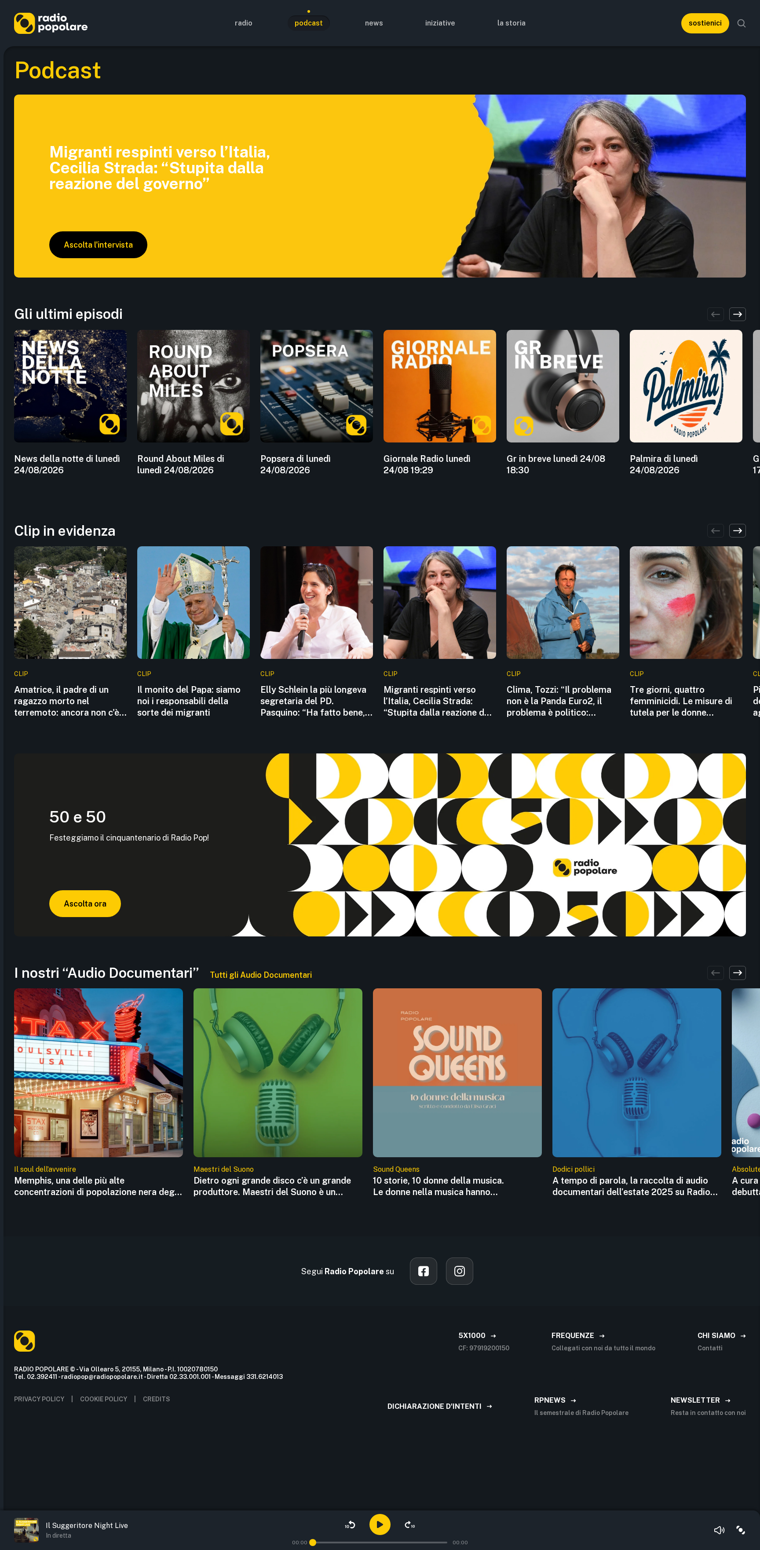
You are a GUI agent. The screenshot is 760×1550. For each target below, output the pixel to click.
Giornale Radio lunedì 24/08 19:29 (427, 464)
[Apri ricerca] (741, 23)
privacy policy (39, 1399)
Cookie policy (103, 1399)
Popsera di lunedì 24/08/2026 (295, 464)
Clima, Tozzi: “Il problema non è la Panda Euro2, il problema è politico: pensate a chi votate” (559, 701)
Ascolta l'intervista (98, 244)
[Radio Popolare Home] (51, 23)
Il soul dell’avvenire (45, 1169)
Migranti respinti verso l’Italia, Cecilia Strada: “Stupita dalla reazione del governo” (438, 701)
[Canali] (740, 1530)
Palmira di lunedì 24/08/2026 (664, 464)
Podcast (309, 23)
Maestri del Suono (224, 1169)
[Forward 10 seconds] (410, 1524)
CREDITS (156, 1399)
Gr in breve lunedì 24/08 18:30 (556, 464)
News (374, 23)
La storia (511, 23)
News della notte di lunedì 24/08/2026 (67, 464)
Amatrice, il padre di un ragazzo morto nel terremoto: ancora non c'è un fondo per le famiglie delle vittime (66, 701)
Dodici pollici (573, 1169)
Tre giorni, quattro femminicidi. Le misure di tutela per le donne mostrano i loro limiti (681, 701)
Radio (243, 23)
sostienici (705, 23)
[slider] (312, 1542)
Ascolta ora (85, 903)
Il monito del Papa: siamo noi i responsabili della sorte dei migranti (189, 701)
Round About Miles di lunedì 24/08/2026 (180, 464)
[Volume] (719, 1530)
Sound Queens (396, 1169)
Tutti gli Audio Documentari (261, 975)
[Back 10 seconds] (350, 1524)
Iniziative (440, 23)
